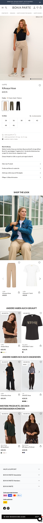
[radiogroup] (21, 123)
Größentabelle (36, 116)
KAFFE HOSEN (38, 13)
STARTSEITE (5, 13)
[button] (21, 164)
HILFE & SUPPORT (9, 469)
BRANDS (12, 13)
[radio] (6, 120)
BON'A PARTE (8, 486)
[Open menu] (2, 7)
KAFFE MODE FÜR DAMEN (24, 13)
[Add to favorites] (40, 85)
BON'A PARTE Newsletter (12, 475)
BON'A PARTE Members (11, 481)
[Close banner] (39, 2)
